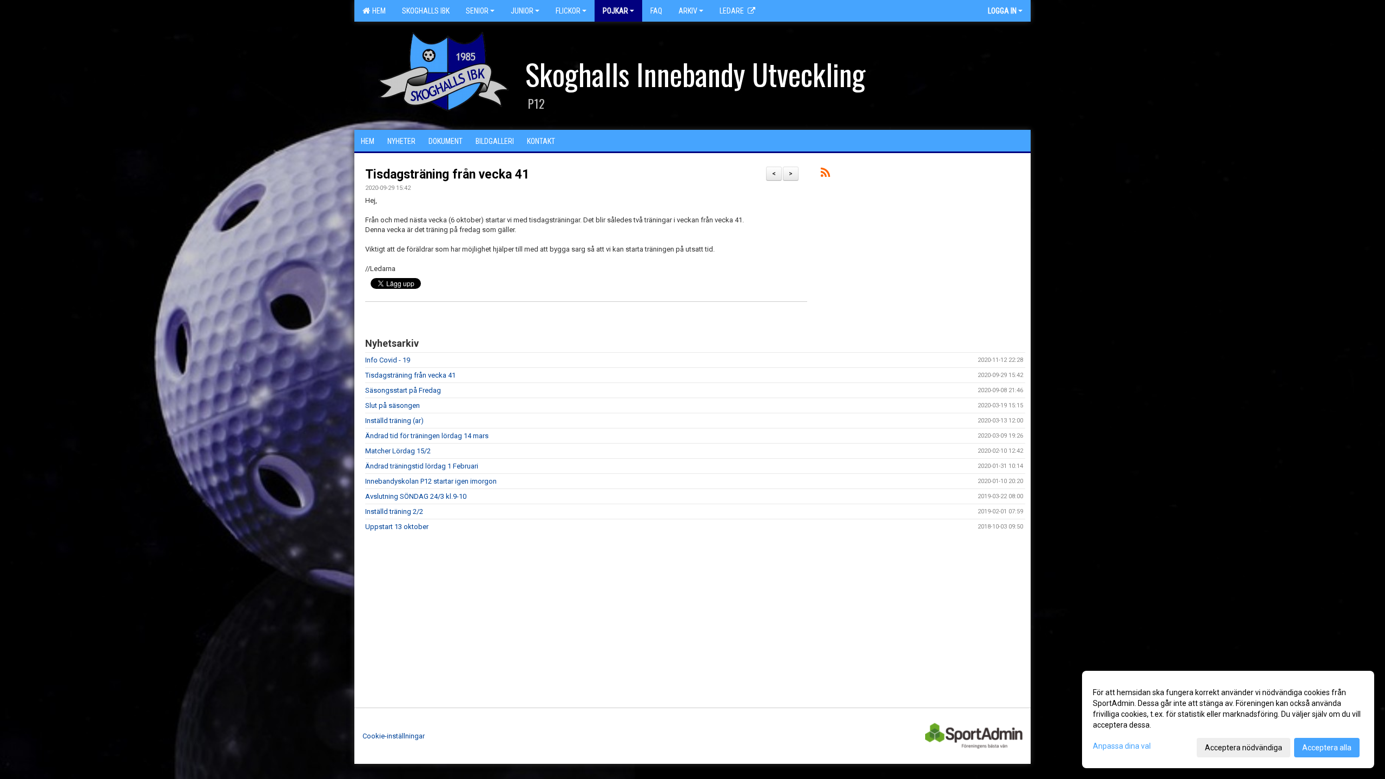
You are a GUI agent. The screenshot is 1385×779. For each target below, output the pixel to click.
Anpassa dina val (1122, 746)
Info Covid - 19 (387, 360)
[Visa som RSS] (825, 174)
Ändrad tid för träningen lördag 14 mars (427, 436)
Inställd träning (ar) (394, 421)
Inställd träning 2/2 (394, 511)
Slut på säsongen (392, 405)
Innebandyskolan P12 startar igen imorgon (431, 481)
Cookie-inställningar (393, 736)
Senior (477, 10)
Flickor (568, 10)
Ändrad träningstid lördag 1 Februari (421, 466)
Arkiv (687, 10)
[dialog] (1228, 719)
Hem (377, 10)
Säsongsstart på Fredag (403, 390)
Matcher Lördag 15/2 (398, 451)
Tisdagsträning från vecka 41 (447, 174)
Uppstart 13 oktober (396, 527)
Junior (522, 10)
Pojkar (615, 10)
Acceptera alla (1326, 747)
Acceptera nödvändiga (1243, 747)
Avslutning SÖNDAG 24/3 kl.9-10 (415, 496)
